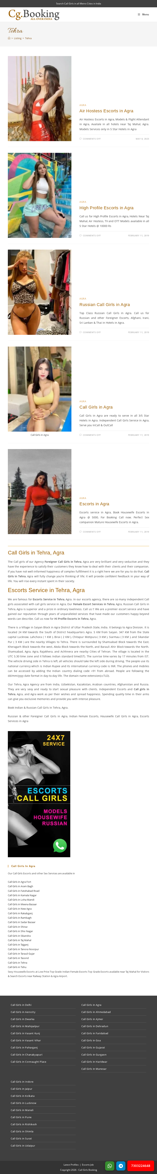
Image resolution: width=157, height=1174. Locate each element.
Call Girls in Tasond (18, 958)
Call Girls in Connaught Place (28, 1061)
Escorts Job (88, 1164)
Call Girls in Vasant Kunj (25, 1033)
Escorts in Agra (94, 503)
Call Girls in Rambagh (20, 917)
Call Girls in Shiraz (18, 926)
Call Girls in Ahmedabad (96, 1012)
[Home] (9, 38)
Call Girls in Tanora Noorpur (23, 949)
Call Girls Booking (87, 1170)
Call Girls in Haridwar (94, 1061)
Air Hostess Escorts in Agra (106, 110)
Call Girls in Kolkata (23, 1096)
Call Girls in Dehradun (94, 1026)
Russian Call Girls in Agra (104, 304)
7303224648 (140, 1165)
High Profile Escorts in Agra (106, 207)
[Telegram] (120, 1166)
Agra (82, 105)
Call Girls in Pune (21, 1117)
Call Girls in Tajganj (18, 944)
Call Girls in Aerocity (23, 1012)
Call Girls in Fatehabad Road (23, 891)
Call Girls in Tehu (17, 967)
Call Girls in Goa (91, 1040)
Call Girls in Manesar (94, 1069)
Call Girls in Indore (22, 1081)
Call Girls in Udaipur (23, 1145)
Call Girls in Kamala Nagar (22, 895)
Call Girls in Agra (96, 407)
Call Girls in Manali (22, 1110)
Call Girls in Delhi (21, 1005)
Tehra (28, 38)
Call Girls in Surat (21, 1138)
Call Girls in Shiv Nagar (20, 931)
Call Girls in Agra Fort (19, 882)
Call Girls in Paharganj (24, 1047)
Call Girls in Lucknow (23, 1103)
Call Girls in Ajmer (92, 1019)
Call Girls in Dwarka (22, 1019)
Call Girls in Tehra (17, 962)
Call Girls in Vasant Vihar (26, 1040)
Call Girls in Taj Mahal (19, 940)
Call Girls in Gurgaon (94, 1054)
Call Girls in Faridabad (94, 1033)
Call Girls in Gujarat (93, 1047)
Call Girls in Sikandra (19, 935)
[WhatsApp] (109, 1166)
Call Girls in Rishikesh (24, 1124)
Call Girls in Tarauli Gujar (21, 953)
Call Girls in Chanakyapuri (27, 1054)
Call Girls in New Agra (20, 908)
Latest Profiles (71, 1164)
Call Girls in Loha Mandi (21, 899)
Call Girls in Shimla (22, 1131)
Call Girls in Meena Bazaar (22, 904)
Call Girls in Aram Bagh (20, 886)
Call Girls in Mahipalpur (25, 1026)
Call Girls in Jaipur (21, 1088)
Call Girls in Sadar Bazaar (21, 922)
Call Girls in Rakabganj (20, 913)
